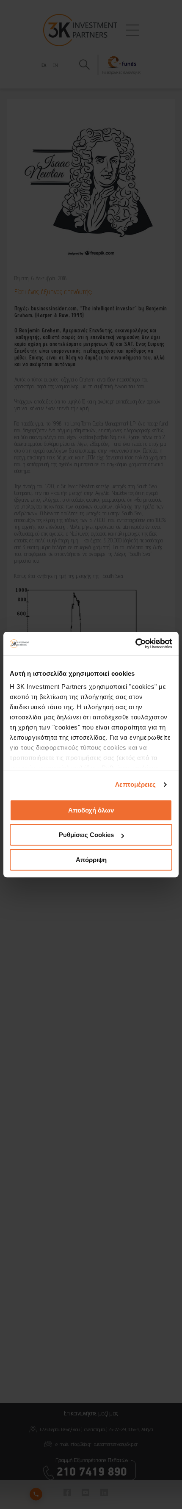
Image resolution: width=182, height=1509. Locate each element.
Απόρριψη (91, 859)
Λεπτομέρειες (135, 784)
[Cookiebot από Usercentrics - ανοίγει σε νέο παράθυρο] (135, 643)
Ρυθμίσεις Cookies (86, 834)
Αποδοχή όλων (91, 810)
